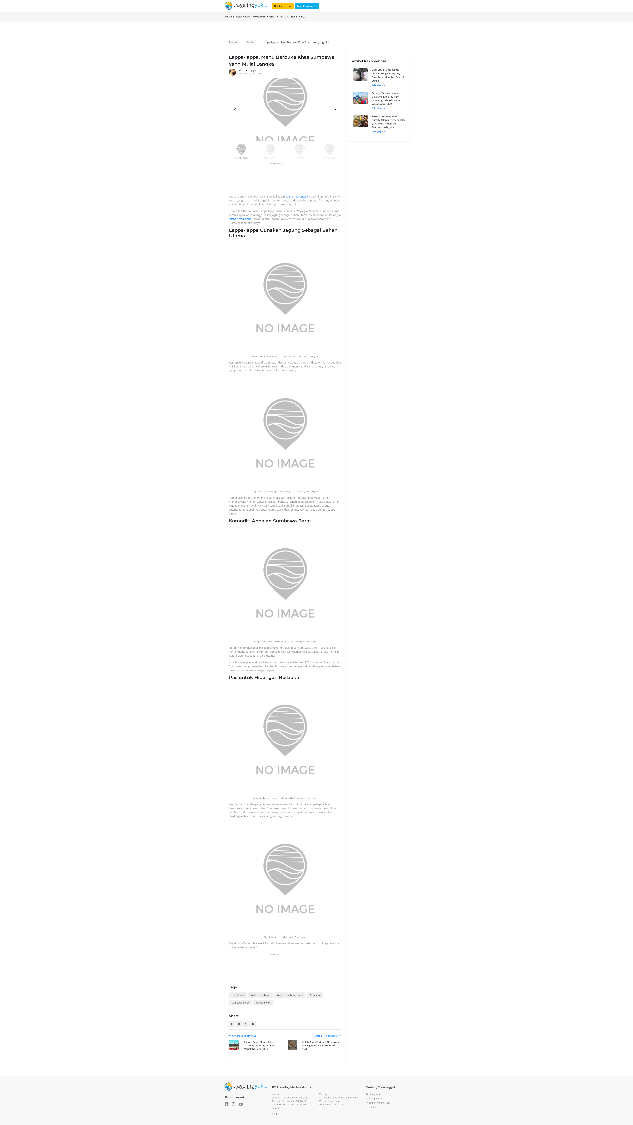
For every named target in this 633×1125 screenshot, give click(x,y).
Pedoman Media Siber (378, 1102)
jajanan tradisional (240, 219)
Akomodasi (259, 16)
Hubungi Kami (374, 1098)
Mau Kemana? (306, 6)
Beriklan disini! (283, 6)
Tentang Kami (373, 1094)
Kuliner (229, 16)
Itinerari (292, 16)
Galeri (270, 16)
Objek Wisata (243, 16)
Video (302, 16)
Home (233, 42)
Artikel (281, 16)
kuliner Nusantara (297, 196)
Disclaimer (372, 1107)
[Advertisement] (289, 179)
